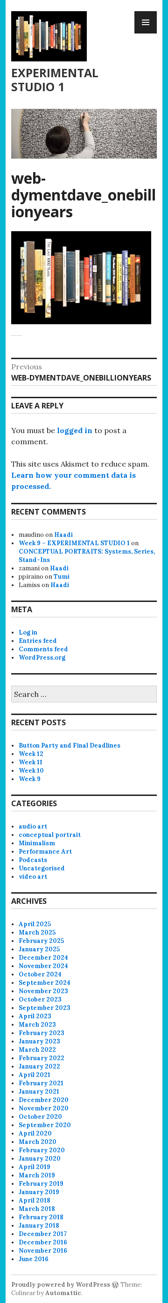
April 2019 (34, 1167)
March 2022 (37, 1050)
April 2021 (34, 1075)
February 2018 (41, 1217)
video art (33, 877)
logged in (74, 430)
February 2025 (41, 941)
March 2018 (37, 1209)
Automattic (63, 1293)
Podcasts (33, 860)
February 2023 (41, 1033)
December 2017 (43, 1234)
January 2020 (40, 1159)
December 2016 (43, 1242)
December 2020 (44, 1100)
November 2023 (43, 991)
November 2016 (43, 1251)
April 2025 (35, 924)
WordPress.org (42, 658)
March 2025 (37, 932)
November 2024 (43, 966)
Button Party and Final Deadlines (69, 745)
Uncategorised (42, 868)
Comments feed (43, 649)
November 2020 (44, 1108)
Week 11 (30, 762)
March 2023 (37, 1025)
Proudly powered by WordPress (60, 1285)
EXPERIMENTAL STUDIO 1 (54, 79)
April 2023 (35, 1016)
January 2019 (39, 1192)
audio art (33, 826)
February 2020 (42, 1150)
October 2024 (40, 974)
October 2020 (40, 1117)
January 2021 (39, 1092)
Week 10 (31, 771)
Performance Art (45, 851)
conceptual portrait (50, 835)
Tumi (62, 577)
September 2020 (45, 1125)
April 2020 (35, 1133)
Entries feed (38, 641)
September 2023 (44, 1008)
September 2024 (44, 983)
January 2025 (39, 949)
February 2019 (41, 1184)
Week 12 (31, 754)
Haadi (63, 535)
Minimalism (37, 843)
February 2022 (41, 1058)
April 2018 (34, 1200)
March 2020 (37, 1142)
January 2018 (39, 1225)
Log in (28, 632)
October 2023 (40, 999)
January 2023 (39, 1041)
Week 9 (30, 779)
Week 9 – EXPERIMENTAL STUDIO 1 (74, 543)
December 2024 (43, 958)
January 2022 (39, 1066)
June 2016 (34, 1259)
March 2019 (37, 1175)
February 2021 (41, 1083)
